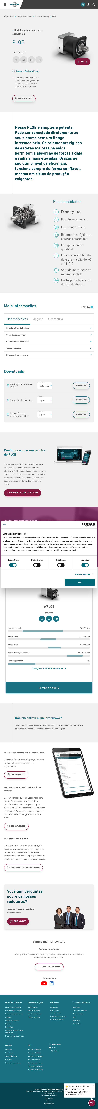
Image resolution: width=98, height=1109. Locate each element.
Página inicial (49, 1098)
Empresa (8, 1045)
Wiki (29, 1045)
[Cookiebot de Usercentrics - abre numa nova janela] (84, 524)
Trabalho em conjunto (35, 1003)
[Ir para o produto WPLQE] (49, 593)
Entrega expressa (34, 1017)
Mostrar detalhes (82, 574)
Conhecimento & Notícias (81, 1003)
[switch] (37, 565)
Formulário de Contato (13, 1063)
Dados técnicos (17, 318)
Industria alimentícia (57, 1019)
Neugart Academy (34, 1010)
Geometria (55, 318)
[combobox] (44, 385)
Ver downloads (25, 98)
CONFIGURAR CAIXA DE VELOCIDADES (22, 492)
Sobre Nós (8, 1049)
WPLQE (49, 606)
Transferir (81, 385)
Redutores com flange (35, 1063)
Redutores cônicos (34, 1059)
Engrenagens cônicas (35, 1066)
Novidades (76, 1020)
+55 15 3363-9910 (49, 1093)
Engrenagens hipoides (35, 1069)
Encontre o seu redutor (13, 1007)
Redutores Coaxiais (34, 1053)
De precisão (9, 1027)
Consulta (8, 1017)
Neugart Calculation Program (25, 867)
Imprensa (49, 1101)
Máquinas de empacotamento (55, 1011)
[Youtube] (44, 983)
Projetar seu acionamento (14, 1014)
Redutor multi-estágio (35, 1056)
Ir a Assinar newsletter (49, 966)
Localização (9, 1053)
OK (79, 582)
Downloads (76, 1007)
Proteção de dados (49, 1103)
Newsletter (76, 1024)
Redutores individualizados (14, 1036)
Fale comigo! (20, 921)
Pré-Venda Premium (35, 1014)
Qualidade (8, 1059)
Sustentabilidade (11, 1056)
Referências (54, 1003)
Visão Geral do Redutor (13, 1003)
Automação (54, 1007)
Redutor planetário (34, 1049)
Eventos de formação (80, 1010)
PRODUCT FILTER (18, 775)
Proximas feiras (78, 1014)
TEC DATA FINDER (18, 826)
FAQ (74, 1017)
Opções (38, 318)
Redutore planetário (12, 1020)
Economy (8, 1024)
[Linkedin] (52, 983)
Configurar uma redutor (13, 1010)
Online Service (33, 1007)
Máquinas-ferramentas (58, 1016)
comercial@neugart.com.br (49, 1095)
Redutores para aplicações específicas (14, 1031)
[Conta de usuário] (88, 4)
